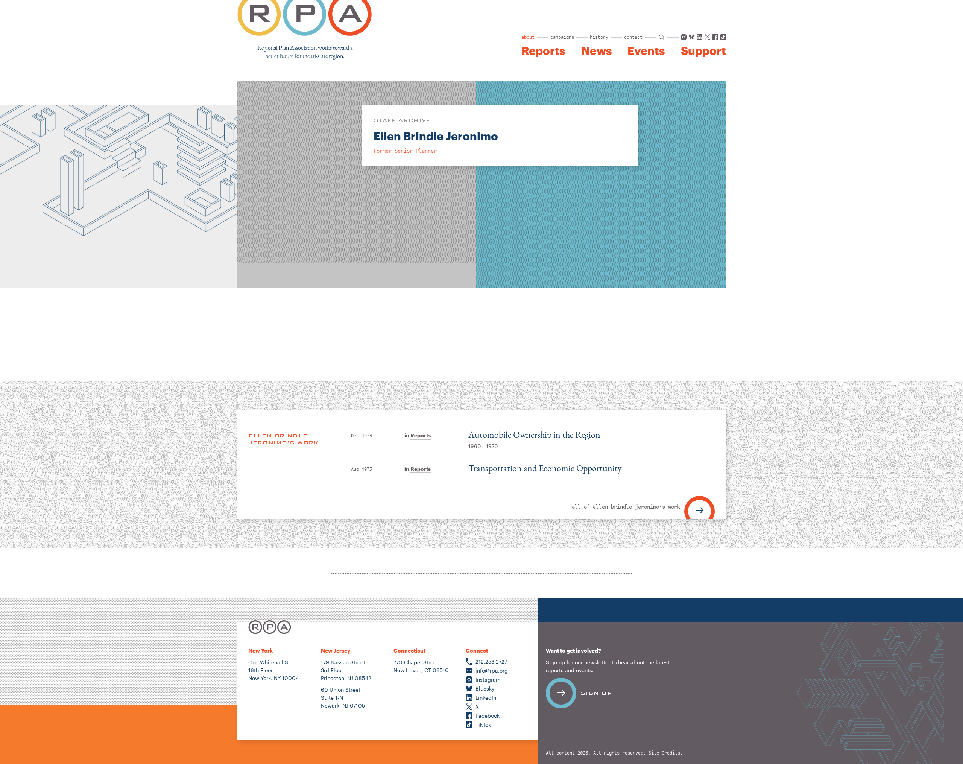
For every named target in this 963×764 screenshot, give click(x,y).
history (599, 37)
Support (703, 50)
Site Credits (664, 753)
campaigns (562, 37)
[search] (661, 37)
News (596, 50)
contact (633, 37)
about (528, 37)
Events (646, 50)
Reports (543, 50)
